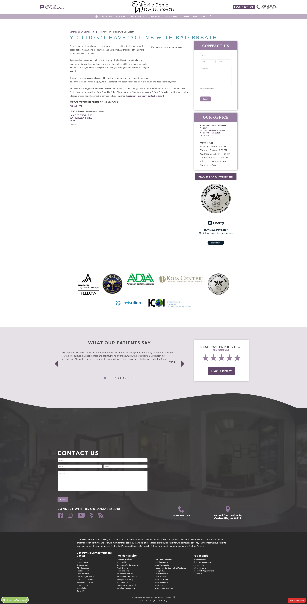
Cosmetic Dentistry (124, 559)
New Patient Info (200, 559)
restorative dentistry (137, 95)
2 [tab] (110, 378)
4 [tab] (120, 378)
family (120, 95)
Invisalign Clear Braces (126, 588)
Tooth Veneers (160, 585)
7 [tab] (134, 378)
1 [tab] (105, 378)
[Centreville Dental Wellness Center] (153, 7)
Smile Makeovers (161, 573)
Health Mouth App (243, 7)
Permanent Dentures (125, 573)
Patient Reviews (199, 568)
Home (79, 559)
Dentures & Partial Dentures (128, 565)
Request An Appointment (215, 176)
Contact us (153, 95)
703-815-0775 (76, 106)
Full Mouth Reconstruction (127, 585)
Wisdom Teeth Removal (163, 588)
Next (183, 363)
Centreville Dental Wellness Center (94, 554)
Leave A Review (221, 371)
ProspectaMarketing (160, 601)
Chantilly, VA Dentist (85, 579)
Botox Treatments (161, 565)
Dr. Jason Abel (82, 565)
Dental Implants (138, 16)
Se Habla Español (297, 600)
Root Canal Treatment (163, 559)
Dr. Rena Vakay (83, 562)
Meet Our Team (83, 571)
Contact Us (199, 16)
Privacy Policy (82, 585)
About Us (107, 16)
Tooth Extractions (161, 579)
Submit (205, 99)
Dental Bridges (122, 562)
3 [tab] (115, 378)
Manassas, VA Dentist (85, 582)
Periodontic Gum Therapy (127, 576)
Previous (56, 363)
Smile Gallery (198, 565)
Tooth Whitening (161, 582)
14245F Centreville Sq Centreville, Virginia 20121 (81, 118)
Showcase (156, 16)
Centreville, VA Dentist (80, 31)
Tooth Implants (123, 571)
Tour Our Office (83, 573)
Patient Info (200, 555)
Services (120, 16)
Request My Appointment (203, 571)
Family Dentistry (123, 582)
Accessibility (82, 588)
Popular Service (127, 555)
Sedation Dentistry (161, 562)
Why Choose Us (83, 568)
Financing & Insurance (202, 562)
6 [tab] (129, 378)
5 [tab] (124, 378)
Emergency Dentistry (125, 579)
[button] (210, 16)
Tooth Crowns (122, 568)
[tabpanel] (117, 357)
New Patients (173, 16)
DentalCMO (169, 597)
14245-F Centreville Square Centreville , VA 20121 (212, 131)
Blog (186, 16)
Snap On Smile (160, 576)
